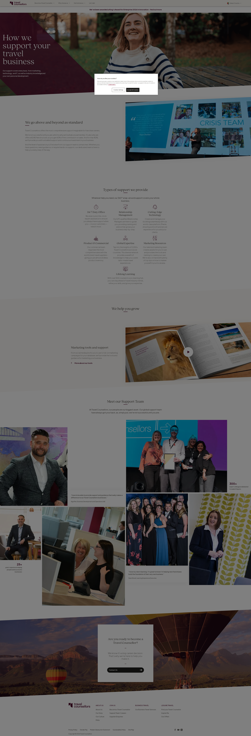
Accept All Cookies (132, 90)
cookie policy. (112, 84)
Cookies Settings (118, 90)
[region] (126, 84)
